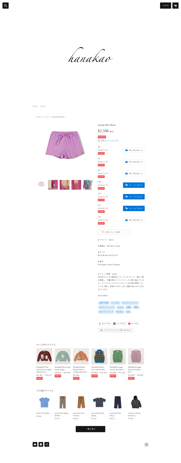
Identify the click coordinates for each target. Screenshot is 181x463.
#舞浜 (136, 307)
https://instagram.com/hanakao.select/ (146, 444)
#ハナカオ (115, 303)
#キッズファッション (130, 303)
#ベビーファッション (106, 307)
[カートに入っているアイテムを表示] (175, 5)
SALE (43, 106)
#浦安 (129, 307)
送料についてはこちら (110, 141)
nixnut (46, 117)
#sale (128, 312)
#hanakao (119, 312)
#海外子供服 (103, 303)
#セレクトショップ (106, 312)
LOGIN (166, 5)
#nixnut (120, 307)
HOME (38, 117)
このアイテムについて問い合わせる (117, 330)
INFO (35, 106)
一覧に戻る (90, 429)
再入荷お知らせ (136, 150)
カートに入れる (136, 185)
